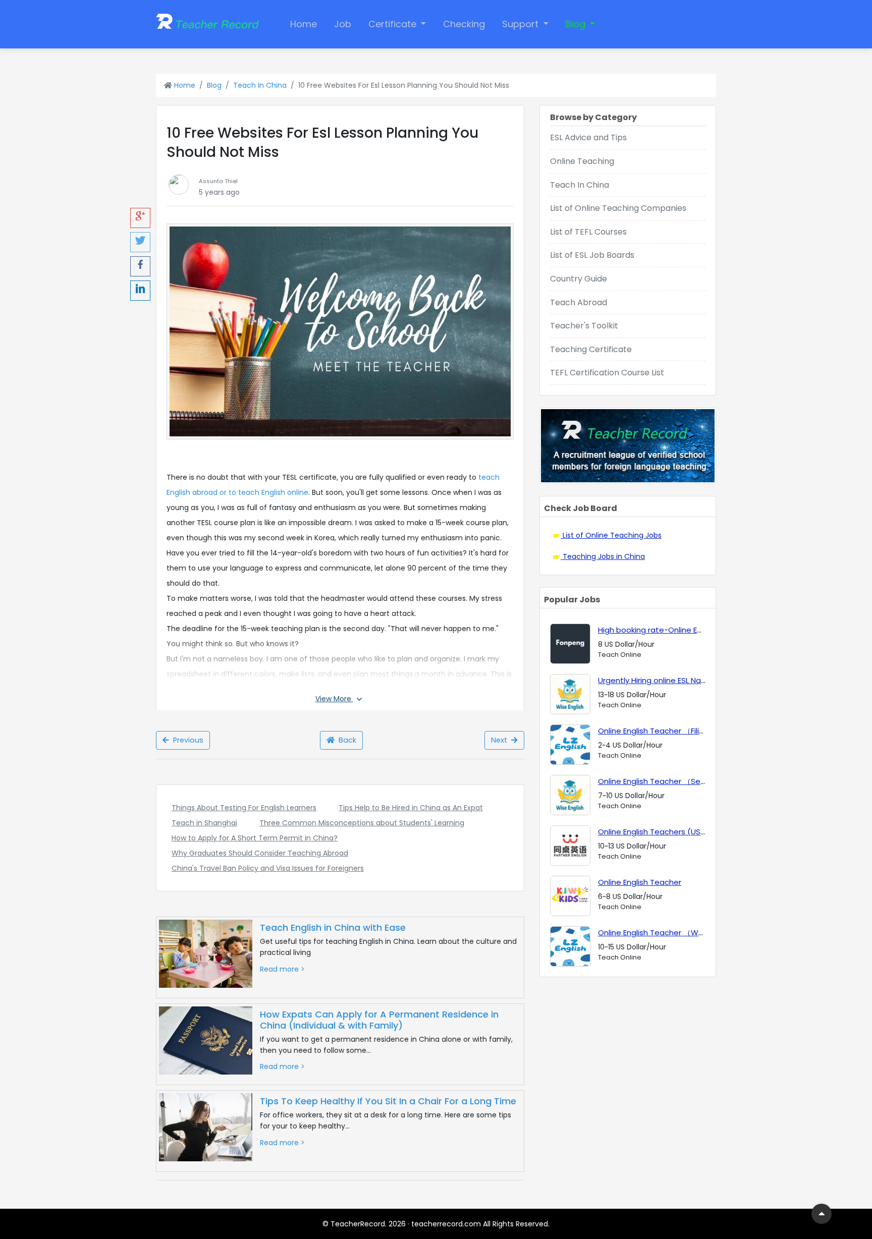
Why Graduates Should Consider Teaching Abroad (260, 853)
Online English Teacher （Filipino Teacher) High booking (700, 730)
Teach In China (260, 85)
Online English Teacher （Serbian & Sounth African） (694, 781)
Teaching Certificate (591, 349)
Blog (577, 24)
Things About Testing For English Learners (244, 808)
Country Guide (578, 279)
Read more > (282, 969)
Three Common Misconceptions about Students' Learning (361, 823)
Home (303, 24)
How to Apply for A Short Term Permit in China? (255, 838)
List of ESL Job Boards (592, 255)
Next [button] (501, 740)
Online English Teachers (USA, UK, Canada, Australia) (695, 831)
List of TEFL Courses (588, 232)
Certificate (393, 24)
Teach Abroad (578, 302)
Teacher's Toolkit (584, 325)
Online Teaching (582, 161)
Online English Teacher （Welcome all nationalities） (695, 932)
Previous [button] (186, 740)
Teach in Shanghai (204, 823)
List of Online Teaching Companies (618, 208)
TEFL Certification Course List (607, 372)
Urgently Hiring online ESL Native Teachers (675, 680)
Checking (464, 24)
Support (521, 24)
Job (342, 24)
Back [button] (345, 740)
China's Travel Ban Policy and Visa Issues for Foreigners (268, 868)
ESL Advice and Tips (588, 137)
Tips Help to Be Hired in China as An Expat (411, 808)
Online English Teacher (639, 882)
